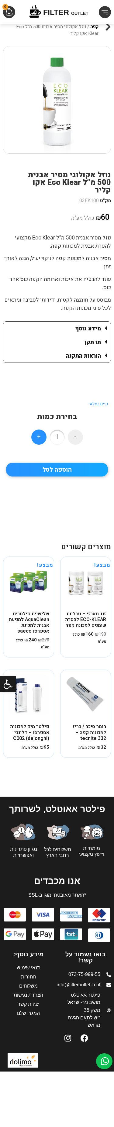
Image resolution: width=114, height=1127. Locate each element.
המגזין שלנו (28, 1013)
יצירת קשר (28, 1004)
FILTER (65, 12)
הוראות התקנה (83, 356)
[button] (8, 684)
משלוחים (28, 985)
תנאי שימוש (28, 967)
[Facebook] (84, 1037)
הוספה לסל (57, 469)
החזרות (28, 976)
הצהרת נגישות (28, 995)
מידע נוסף (88, 329)
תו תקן (93, 342)
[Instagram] (67, 1037)
